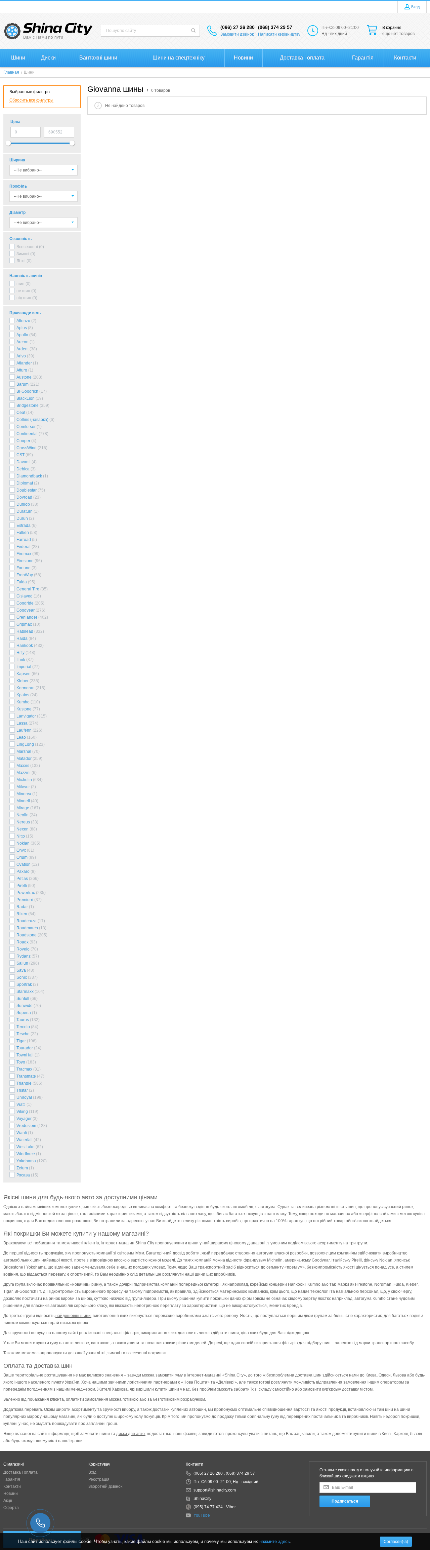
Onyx (21, 850)
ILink (20, 659)
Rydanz (23, 956)
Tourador (24, 1048)
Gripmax (24, 624)
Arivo (21, 356)
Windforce (25, 1154)
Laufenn (24, 730)
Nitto (20, 836)
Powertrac (25, 892)
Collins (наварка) (32, 419)
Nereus (23, 822)
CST (20, 455)
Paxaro (23, 871)
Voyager (24, 1118)
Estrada (23, 525)
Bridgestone (27, 405)
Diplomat (24, 483)
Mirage (22, 808)
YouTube (202, 1515)
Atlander (24, 363)
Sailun (22, 963)
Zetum (22, 1168)
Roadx (22, 942)
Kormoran (25, 688)
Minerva (23, 793)
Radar (22, 906)
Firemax (23, 553)
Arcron (22, 342)
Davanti (23, 462)
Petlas (22, 878)
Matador (24, 758)
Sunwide (24, 1005)
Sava (21, 970)
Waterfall (24, 1139)
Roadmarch (27, 928)
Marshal (23, 751)
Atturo (21, 370)
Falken (22, 532)
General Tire (27, 589)
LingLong (25, 744)
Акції (7, 1500)
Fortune (23, 568)
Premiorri (24, 899)
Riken (21, 914)
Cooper (23, 440)
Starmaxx (25, 991)
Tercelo (23, 1026)
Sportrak (24, 984)
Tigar (21, 1041)
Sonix (21, 977)
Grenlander (26, 617)
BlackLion (25, 398)
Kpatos (22, 695)
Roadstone (26, 935)
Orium (22, 857)
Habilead (24, 631)
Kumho (23, 702)
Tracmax (24, 1069)
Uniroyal (24, 1097)
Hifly (20, 652)
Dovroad (24, 497)
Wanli (21, 1132)
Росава (23, 1175)
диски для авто (130, 1433)
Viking (22, 1111)
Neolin (22, 815)
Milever (23, 786)
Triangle (24, 1083)
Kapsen (23, 673)
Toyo (20, 1062)
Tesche (23, 1034)
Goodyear (25, 610)
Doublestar (26, 490)
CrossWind (26, 447)
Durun (22, 518)
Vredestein (26, 1125)
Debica (23, 469)
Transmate (26, 1076)
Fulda (21, 582)
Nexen (22, 829)
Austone (24, 377)
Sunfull (22, 998)
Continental (27, 433)
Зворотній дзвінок (105, 1486)
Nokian (23, 843)
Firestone (25, 560)
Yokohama (26, 1161)
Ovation (23, 864)
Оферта (11, 1507)
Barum (22, 384)
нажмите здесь (274, 1541)
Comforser (26, 426)
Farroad (23, 539)
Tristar (22, 1090)
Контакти (12, 1486)
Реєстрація (99, 1479)
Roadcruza (26, 921)
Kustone (24, 709)
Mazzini (23, 772)
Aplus (21, 327)
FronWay (24, 575)
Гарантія (11, 1479)
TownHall (25, 1055)
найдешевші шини (73, 1315)
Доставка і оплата (20, 1472)
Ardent (22, 349)
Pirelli (21, 885)
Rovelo (23, 949)
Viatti (21, 1104)
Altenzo (23, 320)
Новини (10, 1493)
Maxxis (22, 765)
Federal (23, 546)
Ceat (20, 412)
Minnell (23, 801)
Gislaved (24, 596)
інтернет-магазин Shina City (127, 1243)
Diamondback (29, 476)
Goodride (25, 603)
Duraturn (24, 511)
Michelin (24, 779)
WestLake (25, 1147)
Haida (22, 638)
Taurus (22, 1019)
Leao (21, 737)
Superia (23, 1012)
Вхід (92, 1472)
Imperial (23, 666)
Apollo (22, 335)
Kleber (22, 681)
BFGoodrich (27, 391)
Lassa (22, 723)
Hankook (24, 645)
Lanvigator (26, 716)
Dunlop (23, 504)
